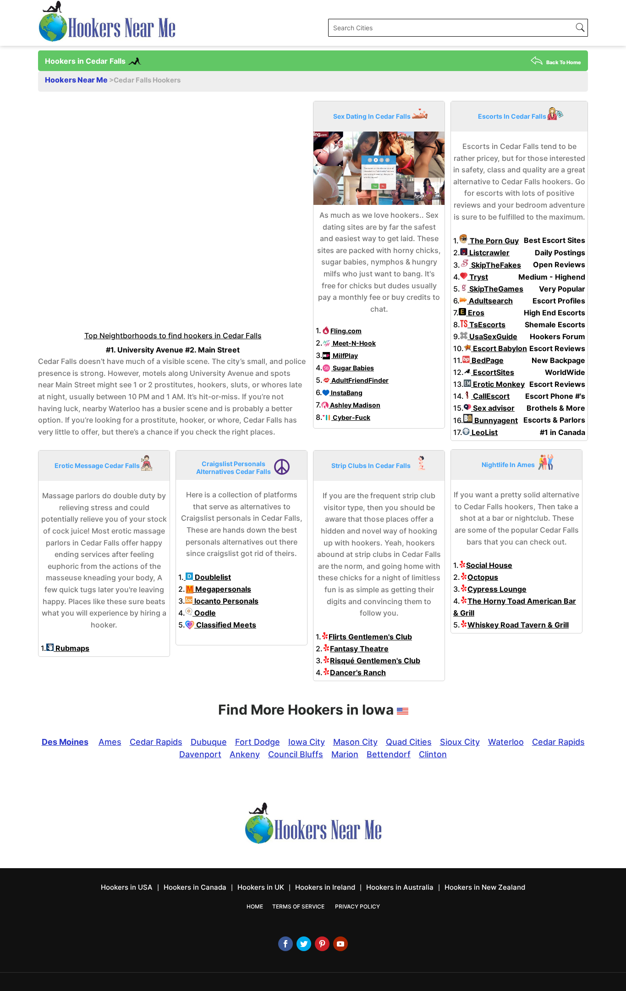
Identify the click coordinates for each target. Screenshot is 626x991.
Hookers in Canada (195, 887)
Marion (344, 754)
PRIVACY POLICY (357, 906)
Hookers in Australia (400, 887)
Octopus (482, 577)
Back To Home (563, 62)
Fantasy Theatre (359, 648)
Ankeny (245, 754)
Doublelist (212, 577)
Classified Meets (225, 624)
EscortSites (492, 372)
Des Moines (65, 742)
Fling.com (346, 331)
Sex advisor (493, 408)
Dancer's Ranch (358, 672)
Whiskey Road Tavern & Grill (518, 624)
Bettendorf (389, 754)
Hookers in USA (127, 887)
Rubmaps (71, 648)
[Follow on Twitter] (304, 943)
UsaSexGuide (492, 336)
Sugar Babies (352, 368)
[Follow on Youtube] (340, 943)
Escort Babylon (499, 348)
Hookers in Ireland (325, 887)
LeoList (484, 432)
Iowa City (306, 742)
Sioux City (460, 742)
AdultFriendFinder (359, 380)
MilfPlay (344, 355)
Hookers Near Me (77, 79)
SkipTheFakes (495, 265)
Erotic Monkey (498, 384)
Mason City (355, 742)
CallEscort (490, 396)
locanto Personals (225, 601)
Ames (110, 742)
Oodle (204, 612)
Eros (475, 312)
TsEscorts (486, 324)
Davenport (200, 754)
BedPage (487, 360)
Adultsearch (490, 300)
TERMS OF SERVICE (298, 906)
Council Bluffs (295, 754)
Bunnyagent (495, 420)
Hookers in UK (260, 887)
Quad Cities (409, 742)
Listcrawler (488, 252)
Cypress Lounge (497, 589)
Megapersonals (222, 589)
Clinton (433, 754)
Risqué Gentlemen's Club (375, 660)
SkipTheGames (495, 288)
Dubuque (209, 742)
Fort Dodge (257, 742)
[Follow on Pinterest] (322, 943)
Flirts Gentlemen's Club (370, 636)
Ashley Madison (354, 405)
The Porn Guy (493, 240)
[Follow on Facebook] (285, 943)
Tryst (477, 276)
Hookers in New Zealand (485, 887)
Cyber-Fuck (350, 417)
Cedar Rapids (156, 742)
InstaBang (345, 392)
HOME (255, 906)
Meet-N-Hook (353, 343)
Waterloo (506, 742)
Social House (489, 565)
